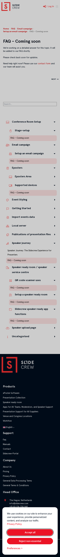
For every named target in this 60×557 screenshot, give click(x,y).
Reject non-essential (30, 541)
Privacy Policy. (14, 524)
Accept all (30, 532)
